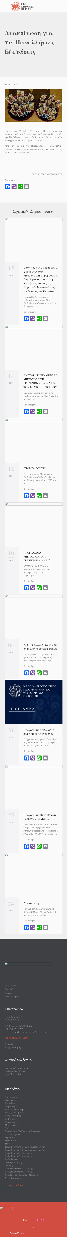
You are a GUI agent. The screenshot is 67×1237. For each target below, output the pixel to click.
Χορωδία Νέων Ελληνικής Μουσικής (21, 1175)
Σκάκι (7, 1143)
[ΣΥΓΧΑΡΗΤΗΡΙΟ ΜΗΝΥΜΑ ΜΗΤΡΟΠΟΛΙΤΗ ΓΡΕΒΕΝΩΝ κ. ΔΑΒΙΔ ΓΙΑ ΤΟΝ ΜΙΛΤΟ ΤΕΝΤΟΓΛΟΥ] (33, 347)
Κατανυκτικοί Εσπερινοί (16, 1109)
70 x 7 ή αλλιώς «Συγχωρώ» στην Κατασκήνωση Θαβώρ (41, 646)
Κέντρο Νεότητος (13, 1047)
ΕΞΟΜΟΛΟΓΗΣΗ (34, 468)
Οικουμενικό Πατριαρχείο (16, 1068)
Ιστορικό (9, 989)
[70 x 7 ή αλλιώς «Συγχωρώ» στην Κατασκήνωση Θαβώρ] (33, 617)
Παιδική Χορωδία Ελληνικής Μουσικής (22, 1131)
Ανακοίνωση (31, 903)
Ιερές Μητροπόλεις (13, 1074)
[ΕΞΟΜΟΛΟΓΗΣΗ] (33, 440)
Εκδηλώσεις (10, 1103)
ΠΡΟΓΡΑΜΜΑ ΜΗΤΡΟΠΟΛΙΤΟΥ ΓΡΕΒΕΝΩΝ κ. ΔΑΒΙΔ (38, 556)
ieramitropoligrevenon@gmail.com (29, 1032)
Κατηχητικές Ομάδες (14, 1112)
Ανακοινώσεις (11, 1097)
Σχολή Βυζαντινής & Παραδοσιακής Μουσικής (25, 1147)
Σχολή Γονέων (11, 1159)
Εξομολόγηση (11, 1106)
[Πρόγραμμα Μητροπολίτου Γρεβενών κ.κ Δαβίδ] (33, 787)
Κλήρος (8, 993)
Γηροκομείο (10, 1100)
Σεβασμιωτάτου (12, 1140)
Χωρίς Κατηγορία (13, 1178)
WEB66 (40, 1220)
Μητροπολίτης (11, 985)
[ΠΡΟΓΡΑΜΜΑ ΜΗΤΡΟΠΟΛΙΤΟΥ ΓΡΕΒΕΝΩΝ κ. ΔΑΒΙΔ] (33, 525)
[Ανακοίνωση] (33, 875)
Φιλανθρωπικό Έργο (14, 1162)
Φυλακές (9, 1044)
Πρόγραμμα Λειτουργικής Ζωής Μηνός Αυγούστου (40, 731)
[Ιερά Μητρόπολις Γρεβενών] (35, 6)
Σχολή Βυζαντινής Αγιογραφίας (19, 1153)
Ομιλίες (8, 1128)
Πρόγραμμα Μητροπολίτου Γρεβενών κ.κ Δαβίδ (41, 816)
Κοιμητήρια (10, 1119)
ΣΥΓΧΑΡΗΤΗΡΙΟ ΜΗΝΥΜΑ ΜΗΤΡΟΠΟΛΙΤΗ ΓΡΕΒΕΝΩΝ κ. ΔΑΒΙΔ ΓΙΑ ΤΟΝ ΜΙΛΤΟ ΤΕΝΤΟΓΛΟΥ (41, 381)
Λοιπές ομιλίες (11, 1122)
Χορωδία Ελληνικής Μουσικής (19, 1168)
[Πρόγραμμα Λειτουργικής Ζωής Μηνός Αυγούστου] (33, 702)
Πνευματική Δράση (13, 1134)
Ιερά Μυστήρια (12, 996)
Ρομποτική (9, 1137)
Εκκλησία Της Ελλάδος (15, 1071)
